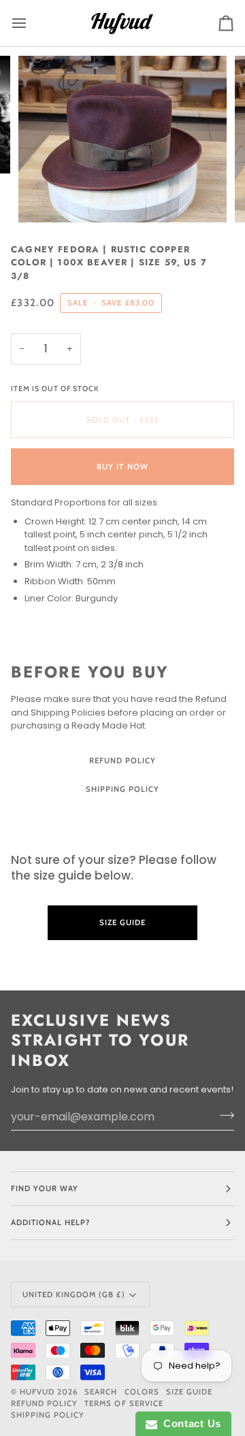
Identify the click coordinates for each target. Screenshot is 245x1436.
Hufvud (37, 1392)
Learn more (122, 961)
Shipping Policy (122, 789)
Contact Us (189, 1423)
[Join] (223, 1115)
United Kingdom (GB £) (73, 1294)
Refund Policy (122, 760)
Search (100, 1392)
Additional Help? (50, 1222)
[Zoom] (44, 197)
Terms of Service (123, 1403)
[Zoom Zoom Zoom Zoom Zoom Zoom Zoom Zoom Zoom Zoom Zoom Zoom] (122, 139)
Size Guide (122, 817)
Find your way (44, 1188)
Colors (142, 1392)
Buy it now (122, 466)
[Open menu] (31, 23)
